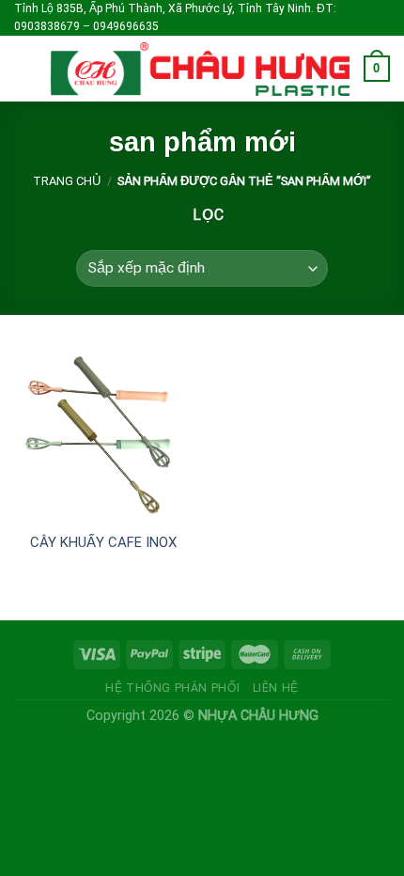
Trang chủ (67, 181)
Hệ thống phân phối (172, 688)
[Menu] (25, 69)
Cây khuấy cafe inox (103, 542)
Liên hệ (276, 688)
